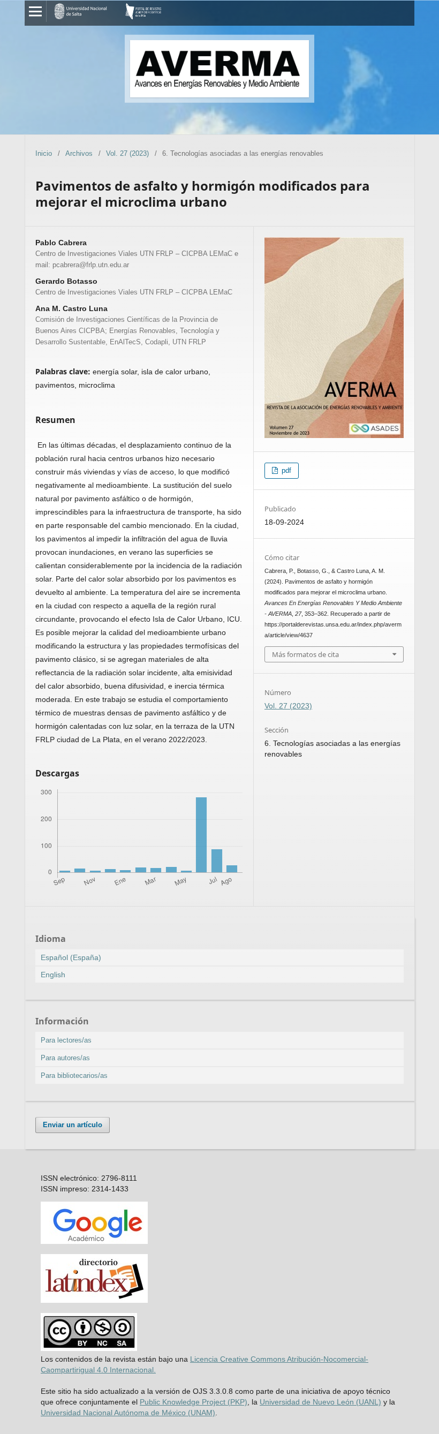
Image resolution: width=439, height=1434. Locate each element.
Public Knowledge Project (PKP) (193, 1402)
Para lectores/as (66, 1040)
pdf (285, 470)
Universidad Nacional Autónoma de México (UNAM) (128, 1412)
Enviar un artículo (72, 1125)
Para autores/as (65, 1058)
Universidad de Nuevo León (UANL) (320, 1402)
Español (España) (71, 957)
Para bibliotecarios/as (74, 1075)
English (53, 974)
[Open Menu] (35, 11)
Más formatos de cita (305, 654)
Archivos (79, 153)
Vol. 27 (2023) (127, 153)
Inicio (43, 153)
